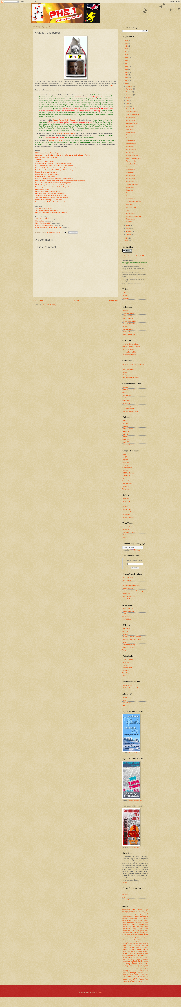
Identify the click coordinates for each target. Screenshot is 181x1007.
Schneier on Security (128, 644)
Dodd (146, 922)
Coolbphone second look (133, 201)
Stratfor (124, 372)
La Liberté (125, 426)
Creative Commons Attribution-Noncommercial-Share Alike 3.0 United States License (134, 255)
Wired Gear (125, 489)
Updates (124, 979)
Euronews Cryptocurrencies (130, 406)
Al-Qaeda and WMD (42, 219)
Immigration (132, 942)
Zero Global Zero (134, 847)
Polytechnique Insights (129, 321)
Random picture (130, 126)
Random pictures (131, 149)
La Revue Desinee (128, 429)
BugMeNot (125, 298)
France (124, 932)
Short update (39, 221)
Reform (146, 963)
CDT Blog (125, 631)
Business (125, 916)
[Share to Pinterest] (77, 232)
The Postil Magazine (128, 334)
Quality (128, 963)
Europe (134, 928)
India (146, 942)
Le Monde (125, 434)
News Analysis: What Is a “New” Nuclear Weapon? (52, 187)
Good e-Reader (127, 467)
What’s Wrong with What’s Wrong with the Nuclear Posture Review (57, 185)
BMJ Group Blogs (127, 577)
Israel (144, 944)
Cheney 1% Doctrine (56, 140)
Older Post (113, 301)
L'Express (125, 423)
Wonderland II (130, 109)
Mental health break (132, 112)
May (127, 106)
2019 (126, 57)
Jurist (124, 614)
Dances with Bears (128, 349)
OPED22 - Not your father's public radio (48, 227)
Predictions (144, 959)
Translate (137, 550)
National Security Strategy (66, 133)
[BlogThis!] (71, 232)
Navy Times (126, 514)
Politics (145, 957)
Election (124, 926)
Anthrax (138, 911)
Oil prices (139, 953)
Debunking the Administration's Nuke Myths (49, 193)
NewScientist (126, 593)
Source (124, 882)
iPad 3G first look (131, 222)
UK (138, 976)
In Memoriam (140, 942)
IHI (123, 892)
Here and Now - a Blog (129, 352)
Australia (124, 913)
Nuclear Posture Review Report (64, 120)
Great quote (129, 129)
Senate (146, 967)
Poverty (132, 959)
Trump (140, 974)
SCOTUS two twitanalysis (134, 158)
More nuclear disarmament (44, 225)
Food (132, 930)
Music (135, 951)
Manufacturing (144, 947)
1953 (111, 85)
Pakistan (133, 955)
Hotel (139, 940)
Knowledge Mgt (139, 945)
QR (123, 963)
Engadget (125, 459)
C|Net (124, 454)
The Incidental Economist (130, 535)
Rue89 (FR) (125, 442)
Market (124, 949)
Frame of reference (141, 930)
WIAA (124, 675)
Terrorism (140, 973)
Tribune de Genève (128, 445)
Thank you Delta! (131, 161)
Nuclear (124, 953)
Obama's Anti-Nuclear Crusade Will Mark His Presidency (54, 178)
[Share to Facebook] (75, 232)
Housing (145, 940)
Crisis (129, 920)
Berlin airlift (134, 913)
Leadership (125, 947)
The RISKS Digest (128, 647)
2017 (126, 63)
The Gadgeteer (126, 483)
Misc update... (130, 204)
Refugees (125, 965)
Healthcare (138, 938)
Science (129, 967)
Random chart (130, 146)
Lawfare (124, 642)
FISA (129, 930)
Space (136, 969)
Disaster (138, 922)
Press (131, 961)
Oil (134, 953)
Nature (145, 951)
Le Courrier (125, 431)
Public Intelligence (128, 369)
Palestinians (140, 955)
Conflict (124, 918)
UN (147, 976)
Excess (140, 928)
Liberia (137, 947)
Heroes (146, 938)
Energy (146, 926)
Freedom (129, 932)
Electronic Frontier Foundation (131, 637)
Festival (146, 928)
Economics (134, 924)
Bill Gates (140, 913)
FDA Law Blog (126, 580)
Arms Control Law (127, 608)
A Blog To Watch (127, 659)
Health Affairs (126, 583)
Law (146, 945)
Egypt (146, 924)
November (129, 89)
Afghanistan (126, 909)
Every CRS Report (128, 313)
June (128, 103)
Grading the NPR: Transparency (46, 176)
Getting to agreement (135, 800)
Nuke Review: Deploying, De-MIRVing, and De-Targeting (54, 170)
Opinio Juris (126, 616)
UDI (135, 976)
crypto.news (126, 400)
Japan (124, 945)
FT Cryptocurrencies (128, 408)
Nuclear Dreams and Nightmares (46, 172)
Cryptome (125, 634)
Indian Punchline (127, 316)
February (129, 231)
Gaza (128, 934)
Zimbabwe (139, 981)
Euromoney (125, 529)
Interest (124, 943)
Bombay (131, 914)
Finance (125, 930)
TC (123, 478)
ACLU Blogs (126, 629)
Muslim (140, 951)
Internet (129, 943)
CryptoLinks (126, 403)
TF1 (123, 705)
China (136, 916)
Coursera (125, 894)
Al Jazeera (125, 697)
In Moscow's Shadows (129, 354)
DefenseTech (126, 504)
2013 (126, 75)
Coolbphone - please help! (134, 216)
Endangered (139, 926)
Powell (138, 959)
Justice (130, 945)
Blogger (100, 992)
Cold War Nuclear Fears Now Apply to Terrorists (51, 212)
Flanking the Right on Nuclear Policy (47, 174)
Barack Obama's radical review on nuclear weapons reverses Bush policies (60, 180)
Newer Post (38, 301)
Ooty (123, 955)
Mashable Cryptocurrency (130, 411)
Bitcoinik (125, 387)
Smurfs (124, 968)
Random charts (130, 117)
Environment (126, 928)
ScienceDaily (126, 599)
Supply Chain (132, 970)
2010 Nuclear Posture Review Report (47, 153)
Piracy (140, 957)
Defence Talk (126, 501)
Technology (132, 973)
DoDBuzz (125, 506)
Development (131, 922)
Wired (124, 650)
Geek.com (125, 462)
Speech (142, 968)
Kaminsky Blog (127, 667)
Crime (124, 920)
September (129, 95)
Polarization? (133, 753)
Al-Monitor (125, 310)
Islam (140, 943)
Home (76, 301)
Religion (131, 965)
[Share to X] (73, 232)
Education (141, 924)
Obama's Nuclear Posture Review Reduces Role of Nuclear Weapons (58, 168)
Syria (146, 971)
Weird (129, 981)
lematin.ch (125, 439)
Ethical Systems (127, 685)
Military (124, 951)
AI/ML (146, 909)
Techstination (126, 481)
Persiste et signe (131, 207)
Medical (145, 949)
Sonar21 (124, 326)
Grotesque (125, 938)
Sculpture (135, 967)
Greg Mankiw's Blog (128, 532)
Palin (146, 955)
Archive (124, 295)
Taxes (124, 973)
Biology (146, 913)
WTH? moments (131, 143)
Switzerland (140, 971)
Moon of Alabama (127, 318)
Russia (124, 967)
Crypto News (126, 398)
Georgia (140, 934)
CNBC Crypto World (128, 390)
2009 (126, 238)
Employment (132, 926)
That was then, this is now (43, 208)
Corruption (145, 918)
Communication (143, 916)
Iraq (137, 944)
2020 (126, 55)
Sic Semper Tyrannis (128, 324)
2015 (126, 69)
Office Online (126, 900)
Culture (135, 920)
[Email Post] (64, 232)
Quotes (134, 963)
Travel (131, 974)
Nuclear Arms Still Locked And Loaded (48, 191)
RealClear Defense (128, 517)
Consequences (132, 918)
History (124, 940)
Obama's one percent (132, 115)
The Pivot (38, 159)
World (133, 981)
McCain (138, 949)
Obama (130, 953)
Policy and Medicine (128, 596)
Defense (145, 920)
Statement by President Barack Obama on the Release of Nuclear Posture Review (62, 155)
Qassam (146, 961)
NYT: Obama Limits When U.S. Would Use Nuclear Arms (54, 165)
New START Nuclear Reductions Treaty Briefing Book (53, 183)
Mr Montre (125, 670)
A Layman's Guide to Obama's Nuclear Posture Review (53, 163)
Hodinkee (125, 665)
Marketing (131, 949)
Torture (124, 974)
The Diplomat (126, 375)
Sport (146, 968)
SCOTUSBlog (126, 619)
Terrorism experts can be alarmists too (48, 210)
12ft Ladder (125, 293)
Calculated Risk (127, 527)
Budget (142, 914)
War (146, 979)
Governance (134, 936)
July (127, 100)
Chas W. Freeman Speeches (131, 346)
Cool (139, 918)
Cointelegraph (126, 395)
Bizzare (124, 915)
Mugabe (130, 951)
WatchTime (125, 673)
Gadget (142, 932)
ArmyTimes (125, 498)
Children (130, 916)
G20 (138, 932)
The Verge (125, 486)
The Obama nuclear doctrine (44, 161)
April (127, 225)
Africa (133, 909)
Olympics (145, 953)
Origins (128, 955)
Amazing (125, 911)
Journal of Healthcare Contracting (132, 591)
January (128, 234)
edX (123, 897)
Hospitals (132, 940)
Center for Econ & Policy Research (133, 364)
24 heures (125, 421)
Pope (123, 959)
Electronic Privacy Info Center (131, 639)
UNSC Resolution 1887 (43, 223)
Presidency (125, 961)
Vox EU (124, 537)
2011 (126, 81)
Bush (146, 914)
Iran (134, 944)
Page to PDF (126, 301)
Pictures (135, 957)
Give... (128, 210)
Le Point (124, 437)
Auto (129, 913)
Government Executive (129, 512)
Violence (141, 979)
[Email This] (69, 232)
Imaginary (125, 942)
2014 (126, 72)
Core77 (124, 457)
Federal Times (126, 509)
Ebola (128, 924)
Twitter (146, 974)
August (128, 98)
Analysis (132, 911)
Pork (128, 959)
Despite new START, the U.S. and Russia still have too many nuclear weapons (61, 202)
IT (147, 943)
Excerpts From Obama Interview (46, 157)
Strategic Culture (127, 329)
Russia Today (126, 703)
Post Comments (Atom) (49, 305)
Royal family (144, 965)
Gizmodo (125, 465)
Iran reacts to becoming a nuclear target (48, 200)
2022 (126, 49)
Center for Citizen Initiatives (130, 344)
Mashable (125, 470)
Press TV (125, 700)
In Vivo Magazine (127, 588)
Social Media (130, 968)
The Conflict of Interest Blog (131, 688)
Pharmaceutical (127, 957)
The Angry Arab (127, 332)
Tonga (146, 972)
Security (140, 967)
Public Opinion (138, 961)
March (128, 228)
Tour (128, 974)
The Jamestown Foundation (130, 377)
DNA (143, 922)
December (129, 86)
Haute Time (125, 662)
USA (135, 979)
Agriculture (140, 909)
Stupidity (125, 971)
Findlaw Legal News (128, 611)
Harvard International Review (131, 367)
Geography (134, 934)
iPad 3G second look (132, 184)
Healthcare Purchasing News (131, 585)
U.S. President (127, 976)
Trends (136, 974)
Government (144, 936)
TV (143, 974)
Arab (143, 911)
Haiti (131, 938)
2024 (126, 43)
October (128, 92)
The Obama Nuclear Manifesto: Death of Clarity (51, 195)
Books (136, 914)
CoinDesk (125, 392)
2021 (126, 52)
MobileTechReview (128, 473)
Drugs (124, 924)
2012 (126, 78)
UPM (130, 979)
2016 (126, 66)
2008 (126, 241)
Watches (124, 981)
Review (137, 965)
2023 (126, 46)
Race (140, 963)
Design (124, 922)
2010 (126, 83)
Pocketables (126, 476)
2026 (126, 40)
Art (147, 911)
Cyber (140, 920)
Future (135, 932)
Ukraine (142, 976)
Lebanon (132, 947)
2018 (126, 60)
